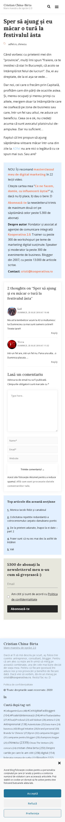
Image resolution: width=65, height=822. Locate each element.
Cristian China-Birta (18, 6)
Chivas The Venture (41, 742)
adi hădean (38, 719)
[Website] (32, 459)
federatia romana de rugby (20, 757)
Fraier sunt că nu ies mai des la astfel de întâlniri (32, 540)
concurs (10, 748)
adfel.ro (12, 44)
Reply (54, 333)
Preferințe (32, 813)
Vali (11, 549)
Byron (33, 733)
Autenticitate (36, 724)
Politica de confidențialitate (18, 684)
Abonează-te (17, 203)
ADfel (16, 148)
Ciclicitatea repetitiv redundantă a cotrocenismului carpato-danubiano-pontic (32, 518)
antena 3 (53, 719)
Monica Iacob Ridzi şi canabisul (27, 510)
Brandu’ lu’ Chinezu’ (16, 733)
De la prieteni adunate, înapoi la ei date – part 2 (32, 529)
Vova (21, 342)
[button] (59, 763)
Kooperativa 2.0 (19, 234)
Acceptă (32, 793)
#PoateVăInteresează (25, 715)
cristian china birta (31, 748)
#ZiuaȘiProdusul (18, 719)
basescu (10, 728)
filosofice (45, 757)
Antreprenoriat (15, 724)
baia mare (53, 724)
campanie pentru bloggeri (24, 737)
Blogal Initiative (28, 728)
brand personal (48, 728)
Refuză (32, 803)
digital (48, 753)
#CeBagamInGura (15, 710)
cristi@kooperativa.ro (37, 271)
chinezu (22, 44)
